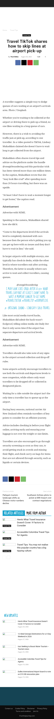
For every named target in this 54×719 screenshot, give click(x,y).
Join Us (35, 711)
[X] (24, 62)
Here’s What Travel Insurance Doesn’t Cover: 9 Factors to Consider (31, 522)
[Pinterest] (30, 62)
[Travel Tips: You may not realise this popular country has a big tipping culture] (9, 547)
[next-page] (8, 557)
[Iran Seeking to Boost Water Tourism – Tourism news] (9, 649)
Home (5, 30)
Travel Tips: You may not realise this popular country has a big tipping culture (32, 547)
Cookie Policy (20, 708)
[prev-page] (4, 557)
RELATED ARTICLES (13, 513)
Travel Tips (14, 30)
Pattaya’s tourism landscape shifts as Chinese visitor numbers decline (13, 499)
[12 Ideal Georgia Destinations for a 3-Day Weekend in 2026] (9, 637)
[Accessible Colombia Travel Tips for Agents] (9, 535)
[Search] (50, 3)
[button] (4, 3)
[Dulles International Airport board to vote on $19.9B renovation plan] (9, 674)
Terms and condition (23, 711)
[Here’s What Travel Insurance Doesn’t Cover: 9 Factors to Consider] (9, 522)
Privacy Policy (42, 708)
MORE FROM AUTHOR (36, 513)
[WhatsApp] (36, 62)
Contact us (9, 708)
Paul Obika (14, 57)
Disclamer (31, 708)
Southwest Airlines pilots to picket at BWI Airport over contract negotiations (39, 498)
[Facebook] (18, 62)
